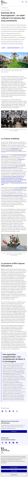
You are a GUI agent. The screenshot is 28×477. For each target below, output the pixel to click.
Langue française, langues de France (13, 47)
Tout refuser (14, 471)
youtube (17, 442)
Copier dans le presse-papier (17, 411)
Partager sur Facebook (2, 411)
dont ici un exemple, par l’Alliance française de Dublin (13, 166)
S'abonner (14, 431)
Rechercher (22, 2)
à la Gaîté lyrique (14, 148)
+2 (22, 47)
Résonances (21, 159)
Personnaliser (14, 474)
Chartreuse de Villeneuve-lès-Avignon (12, 178)
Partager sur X (6, 411)
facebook (9, 442)
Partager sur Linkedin (9, 411)
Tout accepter (14, 467)
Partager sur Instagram (13, 411)
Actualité (3, 47)
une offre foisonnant (18, 189)
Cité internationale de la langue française (12, 195)
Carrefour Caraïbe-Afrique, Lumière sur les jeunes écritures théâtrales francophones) (13, 181)
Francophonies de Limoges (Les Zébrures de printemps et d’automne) (12, 177)
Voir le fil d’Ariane (4, 7)
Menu (26, 2)
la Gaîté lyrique (23, 187)
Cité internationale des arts (18, 182)
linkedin (6, 442)
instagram (13, 442)
